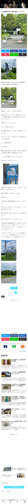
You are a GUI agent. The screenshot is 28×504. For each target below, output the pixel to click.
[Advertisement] (14, 315)
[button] (25, 266)
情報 (3, 296)
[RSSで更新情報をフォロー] (23, 346)
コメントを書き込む (14, 487)
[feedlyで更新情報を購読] (14, 346)
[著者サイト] (5, 346)
